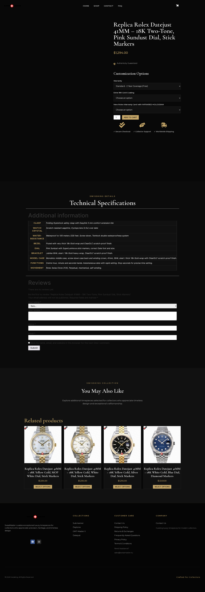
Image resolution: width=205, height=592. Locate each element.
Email (31, 334)
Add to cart (130, 117)
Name (32, 324)
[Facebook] (32, 542)
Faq (120, 6)
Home (86, 6)
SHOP (96, 6)
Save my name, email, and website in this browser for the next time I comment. (70, 343)
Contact (108, 6)
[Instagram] (39, 542)
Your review (35, 310)
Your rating (34, 302)
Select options (42, 487)
